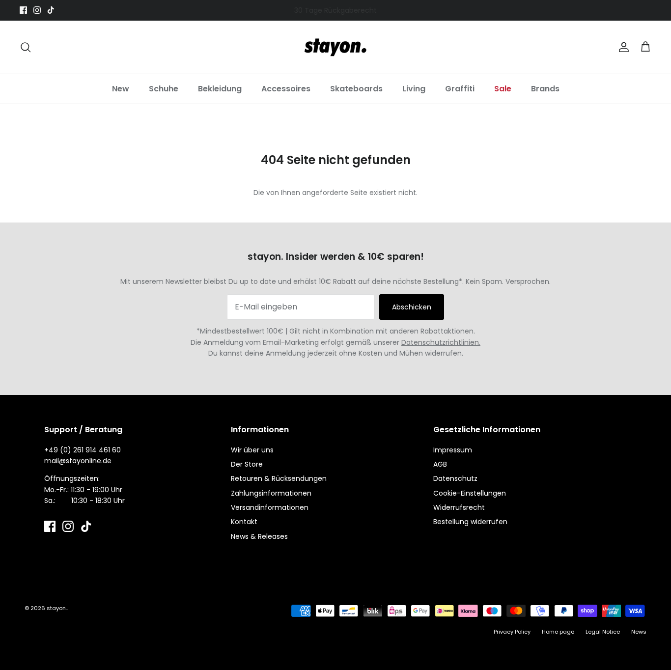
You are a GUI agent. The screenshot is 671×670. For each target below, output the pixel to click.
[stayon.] (335, 47)
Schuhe (163, 88)
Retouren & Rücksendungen (279, 478)
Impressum (452, 450)
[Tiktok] (51, 10)
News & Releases (259, 536)
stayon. (57, 608)
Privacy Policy (512, 632)
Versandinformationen (269, 507)
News (638, 632)
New (120, 88)
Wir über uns (252, 450)
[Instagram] (37, 10)
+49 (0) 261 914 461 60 (82, 450)
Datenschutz (455, 478)
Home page (558, 632)
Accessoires (285, 88)
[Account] (622, 47)
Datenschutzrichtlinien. (440, 342)
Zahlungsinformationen (271, 493)
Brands (545, 88)
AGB (440, 464)
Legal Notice (603, 632)
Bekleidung (220, 88)
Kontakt (244, 522)
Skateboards (356, 88)
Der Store (247, 464)
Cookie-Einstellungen (469, 493)
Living (413, 88)
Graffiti (460, 88)
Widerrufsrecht (459, 507)
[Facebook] (23, 10)
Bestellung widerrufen (470, 522)
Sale (502, 88)
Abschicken (411, 307)
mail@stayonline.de (78, 461)
